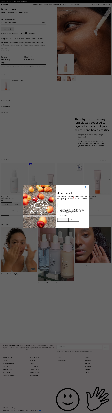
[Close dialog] (86, 187)
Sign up (62, 219)
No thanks (73, 219)
